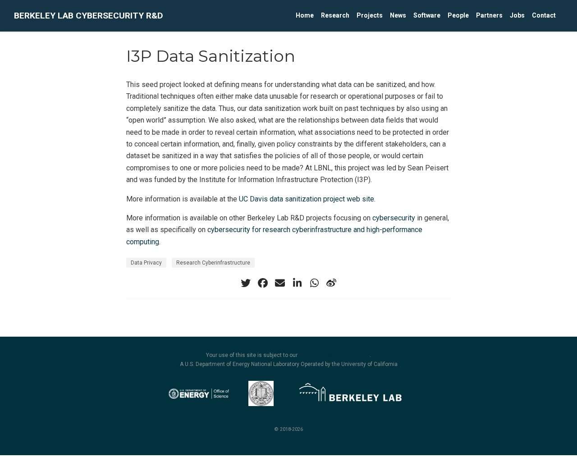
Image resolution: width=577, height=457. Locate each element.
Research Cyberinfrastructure (213, 263)
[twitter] (245, 283)
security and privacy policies (334, 355)
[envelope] (280, 283)
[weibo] (331, 283)
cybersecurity (393, 218)
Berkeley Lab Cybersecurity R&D (88, 15)
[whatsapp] (314, 283)
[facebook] (263, 283)
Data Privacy (146, 263)
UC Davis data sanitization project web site (306, 199)
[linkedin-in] (297, 283)
